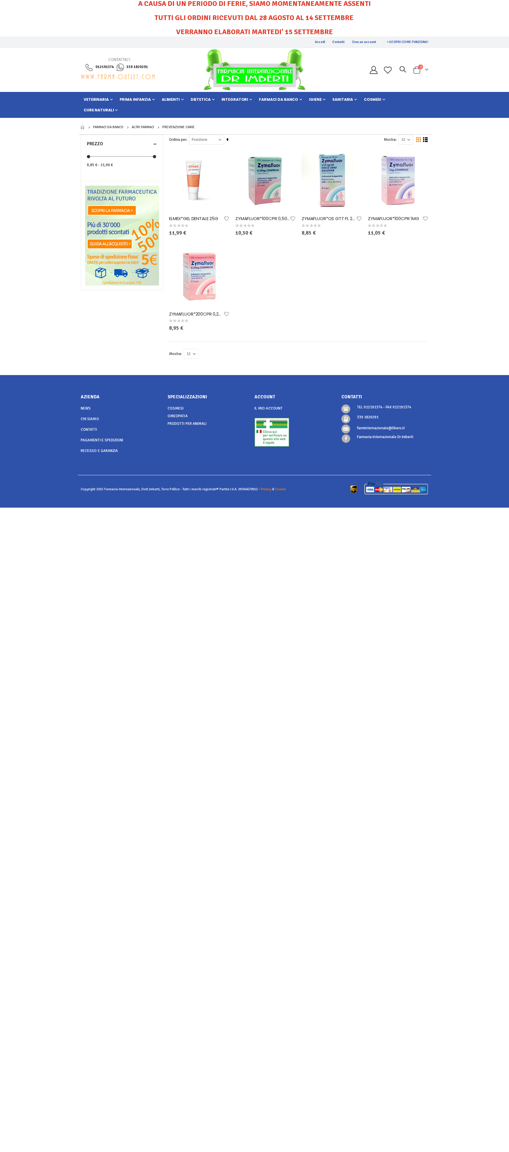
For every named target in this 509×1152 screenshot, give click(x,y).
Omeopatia (178, 416)
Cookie (280, 489)
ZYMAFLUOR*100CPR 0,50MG (262, 219)
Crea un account (364, 42)
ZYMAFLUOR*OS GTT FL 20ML (329, 219)
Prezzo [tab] (95, 143)
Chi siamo (90, 419)
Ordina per (177, 139)
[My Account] (373, 70)
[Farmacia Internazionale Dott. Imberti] (254, 70)
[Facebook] (346, 438)
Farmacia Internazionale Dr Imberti (385, 437)
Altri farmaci (143, 127)
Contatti (338, 42)
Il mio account (268, 408)
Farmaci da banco (108, 127)
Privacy (266, 489)
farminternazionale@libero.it (381, 428)
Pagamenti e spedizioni (102, 440)
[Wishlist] (388, 70)
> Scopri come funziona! (407, 42)
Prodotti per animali (187, 423)
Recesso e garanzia (99, 450)
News (86, 408)
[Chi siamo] (122, 201)
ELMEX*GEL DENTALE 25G (193, 219)
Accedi (320, 42)
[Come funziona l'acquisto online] (122, 235)
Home (83, 127)
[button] (226, 218)
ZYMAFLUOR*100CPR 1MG (393, 219)
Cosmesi (176, 408)
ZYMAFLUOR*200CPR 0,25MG (196, 314)
